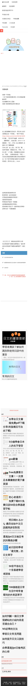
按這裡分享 (6, 241)
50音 (11, 683)
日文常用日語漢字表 (8, 257)
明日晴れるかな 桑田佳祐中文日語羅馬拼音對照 (13, 523)
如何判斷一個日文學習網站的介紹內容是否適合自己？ (13, 619)
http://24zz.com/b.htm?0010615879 (13, 136)
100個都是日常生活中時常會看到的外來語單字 (14, 590)
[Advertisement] (14, 69)
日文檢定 (19, 683)
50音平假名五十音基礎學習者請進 (13, 569)
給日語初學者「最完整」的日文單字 (13, 551)
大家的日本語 (6, 19)
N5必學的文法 (10, 628)
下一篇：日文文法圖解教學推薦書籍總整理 (13, 275)
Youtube (5, 27)
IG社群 (13, 27)
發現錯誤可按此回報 (14, 410)
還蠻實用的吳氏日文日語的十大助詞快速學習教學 (15, 262)
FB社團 (4, 23)
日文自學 (6, 2)
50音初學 (14, 2)
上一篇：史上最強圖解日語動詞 (17, 276)
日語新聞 (12, 6)
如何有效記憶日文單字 (7, 661)
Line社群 (12, 23)
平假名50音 (5, 14)
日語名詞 (6, 267)
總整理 (4, 6)
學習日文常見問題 (11, 633)
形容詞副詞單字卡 (7, 10)
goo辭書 (13, 458)
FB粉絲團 (16, 19)
